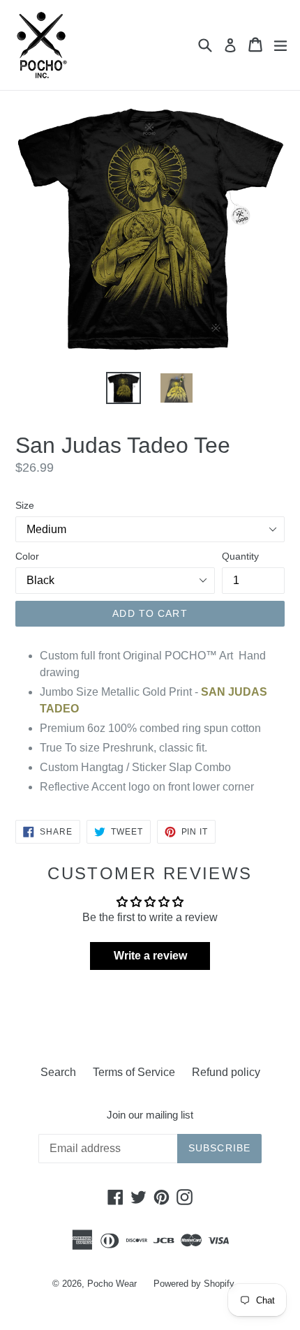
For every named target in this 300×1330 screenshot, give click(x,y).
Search (58, 1072)
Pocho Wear (112, 1283)
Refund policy (226, 1072)
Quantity (240, 556)
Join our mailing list (150, 1115)
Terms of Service (134, 1072)
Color (27, 556)
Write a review (150, 956)
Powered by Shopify (193, 1283)
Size (24, 505)
